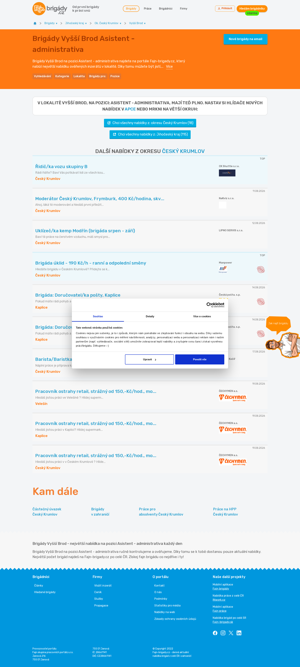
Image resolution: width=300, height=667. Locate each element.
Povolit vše (199, 359)
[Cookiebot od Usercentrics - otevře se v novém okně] (209, 305)
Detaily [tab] (150, 316)
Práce (147, 8)
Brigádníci (165, 8)
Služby (98, 598)
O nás (158, 592)
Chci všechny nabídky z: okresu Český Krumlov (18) (152, 123)
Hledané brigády (45, 592)
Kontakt (159, 585)
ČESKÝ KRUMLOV (183, 151)
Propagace (101, 605)
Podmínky (160, 598)
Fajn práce (219, 611)
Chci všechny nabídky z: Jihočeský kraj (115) (153, 134)
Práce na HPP (225, 511)
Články (38, 585)
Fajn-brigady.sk (223, 622)
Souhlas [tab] (98, 316)
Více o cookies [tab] (202, 316)
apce (130, 109)
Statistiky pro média (167, 605)
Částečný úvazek (46, 511)
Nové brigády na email (245, 39)
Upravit (147, 359)
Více (169, 66)
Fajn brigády (221, 588)
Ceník (98, 592)
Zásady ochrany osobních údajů (175, 619)
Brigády (131, 8)
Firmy (183, 8)
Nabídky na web (164, 612)
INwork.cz (219, 599)
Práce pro (161, 511)
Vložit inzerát (103, 585)
